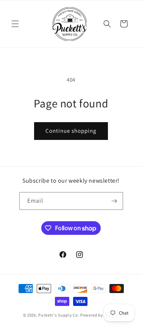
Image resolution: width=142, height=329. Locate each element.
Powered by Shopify (99, 315)
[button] (15, 24)
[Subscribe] (114, 201)
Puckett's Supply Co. (58, 315)
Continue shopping (71, 130)
